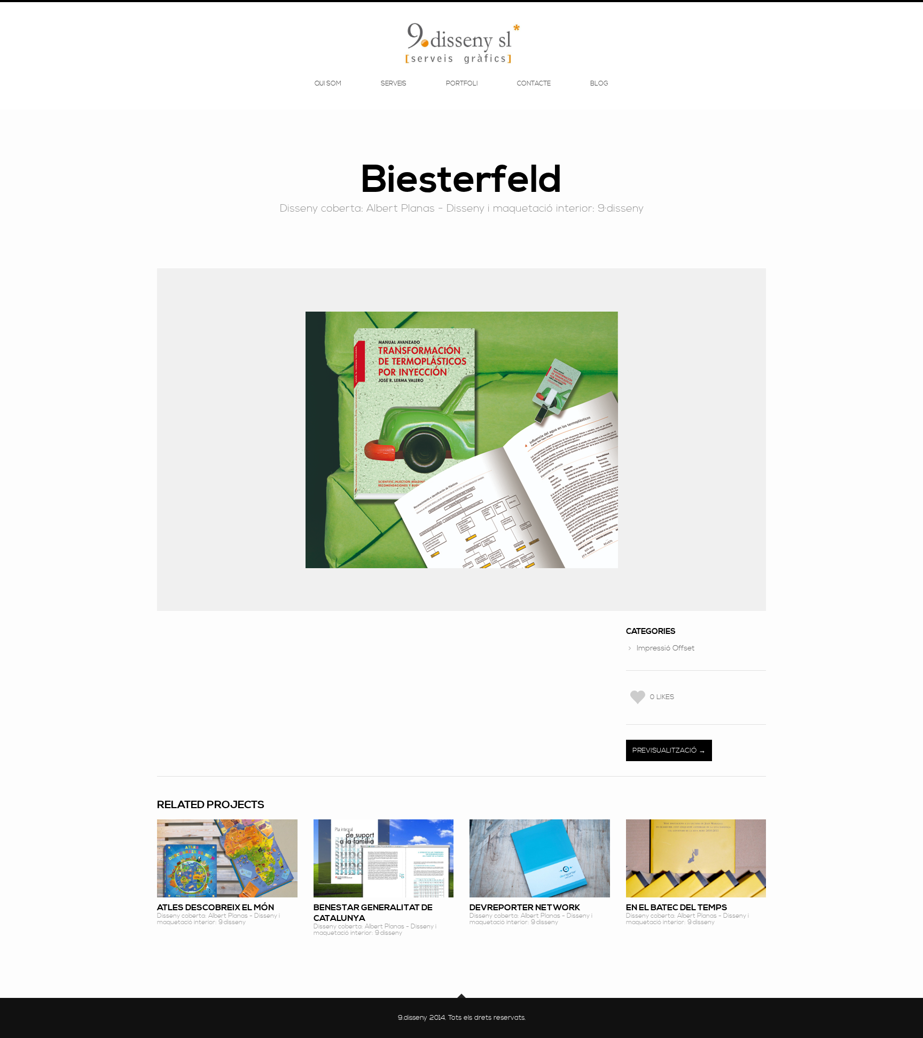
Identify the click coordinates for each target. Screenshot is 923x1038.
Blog (599, 84)
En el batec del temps (677, 907)
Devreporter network (525, 907)
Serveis (393, 84)
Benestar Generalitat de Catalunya (373, 912)
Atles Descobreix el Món (215, 907)
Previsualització (665, 750)
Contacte (534, 84)
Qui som (328, 84)
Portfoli (462, 84)
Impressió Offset (666, 648)
